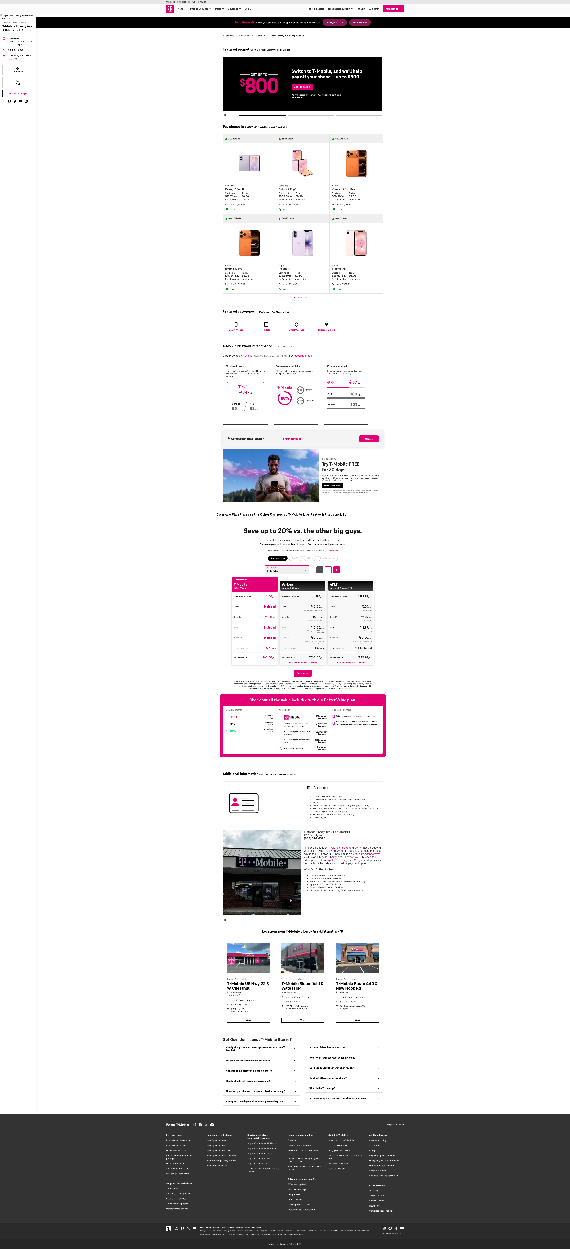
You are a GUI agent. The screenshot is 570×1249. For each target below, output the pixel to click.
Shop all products (303, 297)
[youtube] (20, 101)
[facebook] (9, 101)
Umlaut (249, 355)
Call (18, 82)
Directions (18, 70)
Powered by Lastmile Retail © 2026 (285, 1244)
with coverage (340, 847)
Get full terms (352, 99)
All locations (228, 35)
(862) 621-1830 (293, 1001)
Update (369, 439)
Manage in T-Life (334, 22)
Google (358, 860)
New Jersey (245, 35)
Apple (330, 860)
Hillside (258, 35)
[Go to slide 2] (288, 115)
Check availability (303, 89)
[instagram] (26, 101)
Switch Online (360, 22)
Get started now (332, 485)
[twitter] (15, 101)
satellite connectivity (367, 853)
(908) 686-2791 (239, 1004)
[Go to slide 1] (240, 115)
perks (358, 847)
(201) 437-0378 (348, 1001)
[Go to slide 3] (336, 115)
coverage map (303, 355)
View (248, 1020)
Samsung (341, 860)
